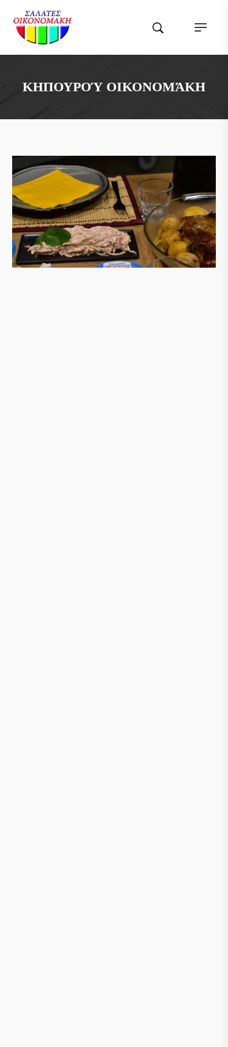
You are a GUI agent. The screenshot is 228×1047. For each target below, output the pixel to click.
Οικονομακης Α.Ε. (149, 982)
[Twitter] (102, 416)
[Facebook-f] (79, 416)
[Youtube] (148, 416)
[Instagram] (125, 416)
